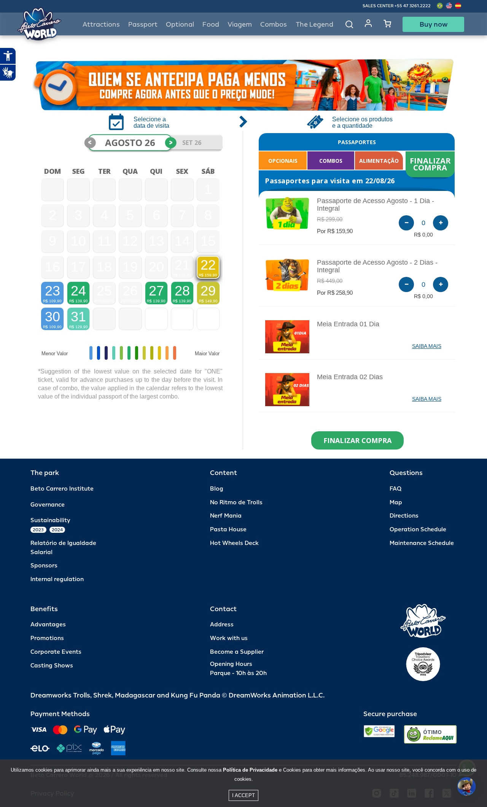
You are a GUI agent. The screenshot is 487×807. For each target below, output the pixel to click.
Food (210, 24)
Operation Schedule (418, 529)
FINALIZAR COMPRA (431, 164)
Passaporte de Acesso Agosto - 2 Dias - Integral (377, 266)
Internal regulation (57, 579)
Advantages (48, 624)
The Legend (314, 24)
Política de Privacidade (250, 770)
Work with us (229, 638)
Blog (216, 488)
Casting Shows (51, 665)
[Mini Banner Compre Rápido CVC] (243, 85)
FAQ (395, 488)
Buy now (433, 24)
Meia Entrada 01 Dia (348, 324)
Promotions (47, 638)
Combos (273, 24)
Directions (404, 515)
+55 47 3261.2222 (413, 5)
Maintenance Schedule (422, 543)
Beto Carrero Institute (62, 488)
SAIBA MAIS (426, 346)
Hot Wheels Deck (234, 543)
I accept (243, 795)
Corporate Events (55, 652)
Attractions (101, 24)
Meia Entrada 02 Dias (350, 377)
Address (222, 624)
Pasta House (228, 529)
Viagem (240, 24)
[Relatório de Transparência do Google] (379, 734)
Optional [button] (180, 24)
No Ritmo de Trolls (236, 502)
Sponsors (43, 565)
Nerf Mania (226, 515)
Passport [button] (143, 24)
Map (396, 502)
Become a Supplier (237, 652)
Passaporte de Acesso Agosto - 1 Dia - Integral (375, 204)
